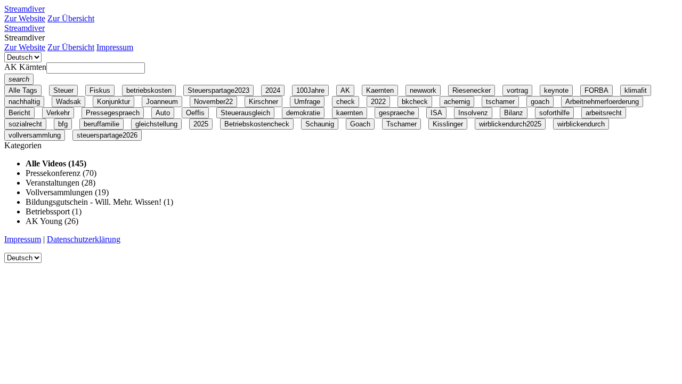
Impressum (114, 47)
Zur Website (24, 18)
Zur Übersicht (70, 18)
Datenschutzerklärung (83, 239)
